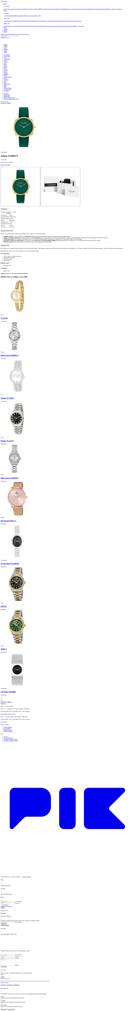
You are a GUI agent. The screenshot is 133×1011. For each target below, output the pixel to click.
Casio (18, 9)
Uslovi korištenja (8, 727)
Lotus (87, 9)
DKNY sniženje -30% (20, 15)
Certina (28, 9)
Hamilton (62, 9)
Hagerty (58, 9)
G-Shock (51, 9)
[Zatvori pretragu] (17, 36)
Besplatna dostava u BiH (6, 230)
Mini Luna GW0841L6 (10, 478)
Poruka (16, 965)
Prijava (2, 907)
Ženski (13, 15)
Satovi (5, 46)
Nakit (5, 27)
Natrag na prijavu (5, 925)
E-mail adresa (18, 901)
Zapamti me (5, 905)
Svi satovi (6, 15)
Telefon (17, 958)
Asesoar (6, 29)
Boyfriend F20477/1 (8, 521)
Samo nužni (9, 985)
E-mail (17, 956)
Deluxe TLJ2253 (7, 441)
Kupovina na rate (5, 245)
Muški (10, 15)
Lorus (85, 9)
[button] (4, 34)
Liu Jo (77, 9)
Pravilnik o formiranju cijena (11, 740)
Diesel (37, 9)
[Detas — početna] (4, 37)
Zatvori (2, 977)
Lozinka (17, 903)
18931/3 (4, 649)
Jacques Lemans (72, 9)
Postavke (3, 985)
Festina (44, 9)
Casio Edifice (23, 9)
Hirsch (66, 9)
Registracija (3, 913)
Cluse (34, 9)
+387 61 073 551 (11, 714)
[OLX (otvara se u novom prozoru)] (66, 874)
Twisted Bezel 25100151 (10, 564)
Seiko (97, 9)
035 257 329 (4, 722)
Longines (81, 9)
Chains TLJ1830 (7, 398)
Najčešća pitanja (8, 730)
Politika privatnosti (8, 731)
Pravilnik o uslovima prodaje (11, 739)
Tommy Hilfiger (105, 9)
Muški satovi (7, 96)
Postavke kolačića (26, 876)
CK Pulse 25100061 (8, 692)
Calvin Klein (7, 9)
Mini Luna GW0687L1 (10, 355)
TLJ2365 (4, 318)
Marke (5, 45)
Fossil (47, 9)
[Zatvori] (1, 699)
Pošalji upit (3, 966)
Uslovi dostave (7, 728)
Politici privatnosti (4, 982)
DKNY (41, 9)
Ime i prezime (19, 955)
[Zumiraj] (2, 699)
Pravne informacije (8, 738)
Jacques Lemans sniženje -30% (33, 15)
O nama (6, 736)
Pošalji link (3, 923)
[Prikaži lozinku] (20, 903)
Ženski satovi (7, 95)
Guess (54, 9)
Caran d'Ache (7, 56)
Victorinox (119, 9)
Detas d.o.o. (3, 703)
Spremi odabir (11, 1009)
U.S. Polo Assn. (113, 9)
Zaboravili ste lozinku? (6, 906)
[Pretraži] (15, 36)
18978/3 (4, 606)
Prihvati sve (16, 985)
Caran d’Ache (13, 9)
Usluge (5, 31)
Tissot (100, 9)
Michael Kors (92, 9)
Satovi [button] (5, 10)
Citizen (31, 9)
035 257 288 (4, 714)
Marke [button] (5, 4)
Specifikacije (4, 209)
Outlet (5, 30)
